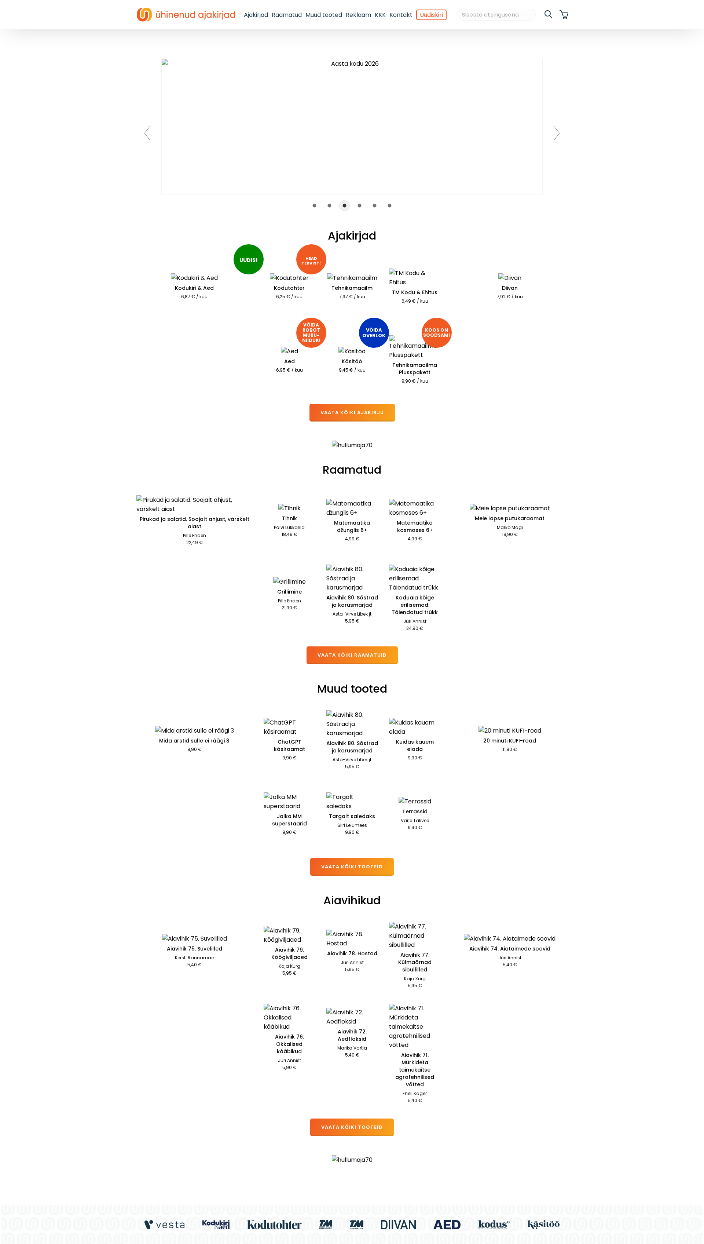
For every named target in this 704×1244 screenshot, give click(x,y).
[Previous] (147, 133)
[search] (549, 14)
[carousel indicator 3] (344, 205)
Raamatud (287, 15)
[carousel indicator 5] (375, 206)
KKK (380, 15)
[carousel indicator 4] (359, 206)
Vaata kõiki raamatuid (352, 655)
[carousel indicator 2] (329, 206)
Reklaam (358, 15)
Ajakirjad (256, 15)
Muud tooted (323, 15)
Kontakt (400, 15)
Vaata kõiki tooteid (352, 866)
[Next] (556, 133)
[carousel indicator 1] (314, 206)
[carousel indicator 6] (390, 206)
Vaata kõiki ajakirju (352, 412)
